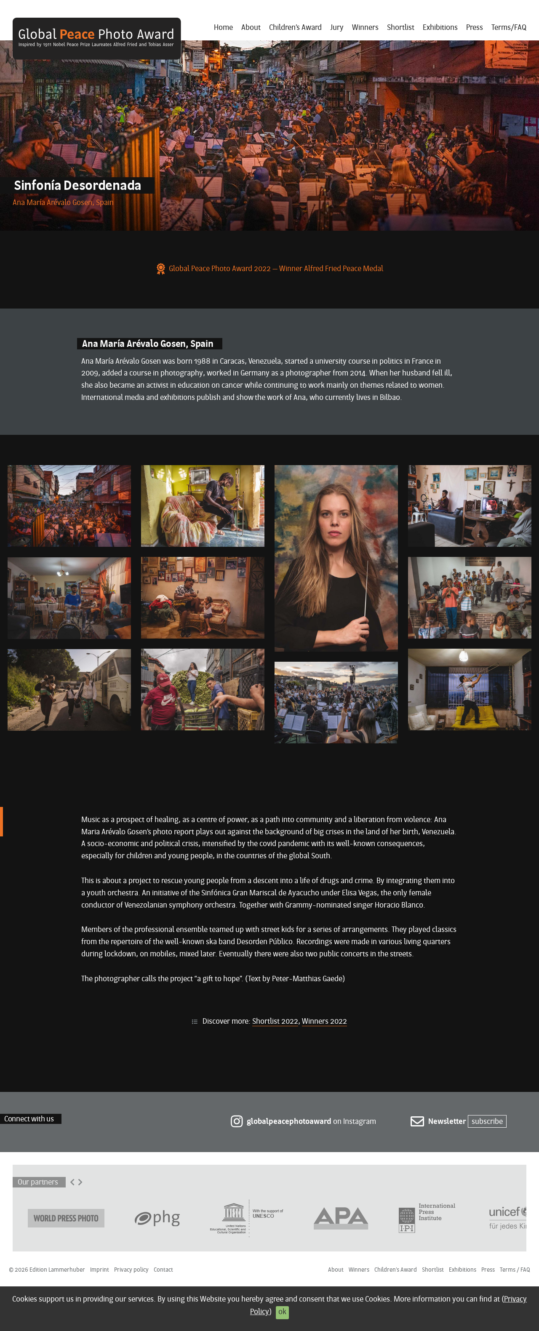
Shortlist (400, 28)
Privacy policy (131, 1270)
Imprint (99, 1270)
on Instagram (311, 1122)
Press (474, 28)
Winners (365, 28)
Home (223, 28)
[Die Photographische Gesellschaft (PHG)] (157, 1218)
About (251, 28)
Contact (163, 1270)
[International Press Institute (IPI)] (427, 1218)
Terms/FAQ (508, 28)
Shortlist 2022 (275, 1022)
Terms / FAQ (515, 1270)
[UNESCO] (247, 1218)
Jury (337, 28)
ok (282, 1312)
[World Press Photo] (66, 1218)
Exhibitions (440, 28)
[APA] (341, 1218)
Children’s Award (295, 28)
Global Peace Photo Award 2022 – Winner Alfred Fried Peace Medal (276, 269)
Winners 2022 (324, 1022)
